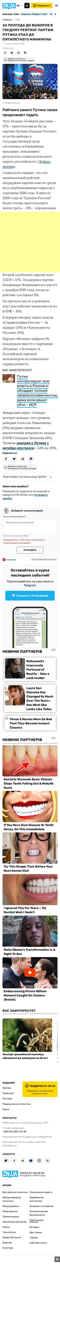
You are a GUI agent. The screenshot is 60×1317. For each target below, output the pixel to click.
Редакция (8, 1093)
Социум (34, 1222)
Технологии (9, 1232)
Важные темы (10, 14)
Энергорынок (10, 1211)
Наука (6, 1227)
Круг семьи (36, 1232)
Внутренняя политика (15, 1192)
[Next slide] (55, 14)
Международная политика (11, 1199)
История (34, 1227)
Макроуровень (10, 1206)
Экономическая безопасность (39, 1213)
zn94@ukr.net (44, 1136)
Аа (27, 5)
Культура (7, 1247)
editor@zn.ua (9, 1145)
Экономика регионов (14, 1221)
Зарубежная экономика (37, 1199)
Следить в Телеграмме (32, 595)
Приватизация (10, 1216)
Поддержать (43, 5)
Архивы (6, 1087)
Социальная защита (41, 1192)
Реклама (7, 1098)
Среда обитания (11, 1237)
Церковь (7, 1242)
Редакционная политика (16, 1104)
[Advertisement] (30, 242)
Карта (5, 1109)
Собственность (38, 1242)
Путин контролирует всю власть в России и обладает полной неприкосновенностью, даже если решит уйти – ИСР (37, 390)
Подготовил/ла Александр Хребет (25, 476)
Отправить (30, 550)
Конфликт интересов (42, 1206)
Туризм (34, 1237)
